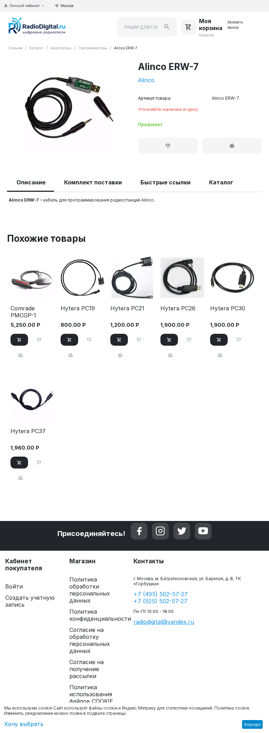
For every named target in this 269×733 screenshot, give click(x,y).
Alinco (146, 80)
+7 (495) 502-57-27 (160, 594)
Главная (15, 48)
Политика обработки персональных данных (89, 590)
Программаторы (92, 48)
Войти (14, 586)
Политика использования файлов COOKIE (91, 694)
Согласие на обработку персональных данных (89, 640)
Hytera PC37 (28, 431)
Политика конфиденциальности (100, 615)
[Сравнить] (232, 146)
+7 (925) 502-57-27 (160, 601)
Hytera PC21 (127, 308)
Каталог (36, 48)
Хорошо (252, 724)
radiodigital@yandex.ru (163, 621)
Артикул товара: (154, 98)
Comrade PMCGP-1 (23, 311)
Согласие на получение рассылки (86, 668)
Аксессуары (60, 48)
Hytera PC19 (78, 308)
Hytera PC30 (227, 308)
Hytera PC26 (177, 308)
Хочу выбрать (23, 723)
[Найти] (167, 27)
